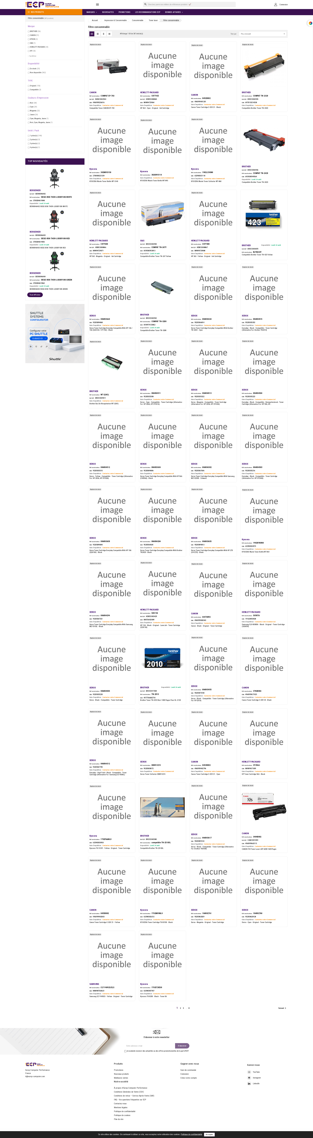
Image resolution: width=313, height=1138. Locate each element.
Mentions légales (120, 1107)
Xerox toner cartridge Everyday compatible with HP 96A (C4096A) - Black (161, 477)
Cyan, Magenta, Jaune (39, 118)
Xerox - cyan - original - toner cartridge (257, 922)
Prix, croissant (263, 33)
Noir (33, 103)
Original (35, 86)
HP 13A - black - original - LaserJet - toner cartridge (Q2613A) (160, 626)
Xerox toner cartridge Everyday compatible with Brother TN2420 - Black (161, 551)
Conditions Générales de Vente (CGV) (129, 1092)
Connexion (184, 1074)
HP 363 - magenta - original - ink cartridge (105, 256)
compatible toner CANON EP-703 (101, 108)
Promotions (118, 1070)
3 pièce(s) (35, 143)
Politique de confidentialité (124, 1111)
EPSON (34, 39)
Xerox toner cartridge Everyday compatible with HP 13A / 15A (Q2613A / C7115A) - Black (111, 329)
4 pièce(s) (35, 147)
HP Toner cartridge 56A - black (253, 774)
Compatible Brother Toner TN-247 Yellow (155, 256)
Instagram (257, 1078)
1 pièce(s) (36, 136)
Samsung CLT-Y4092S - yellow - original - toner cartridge (111, 996)
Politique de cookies (122, 1115)
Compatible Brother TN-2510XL (151, 848)
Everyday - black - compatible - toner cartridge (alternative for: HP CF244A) (259, 477)
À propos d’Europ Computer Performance (130, 1088)
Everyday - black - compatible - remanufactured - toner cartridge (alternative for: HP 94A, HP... (263, 403)
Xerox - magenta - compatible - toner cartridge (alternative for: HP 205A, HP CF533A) (208, 403)
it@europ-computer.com (35, 1076)
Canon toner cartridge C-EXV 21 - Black (206, 107)
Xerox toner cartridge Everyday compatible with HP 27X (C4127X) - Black (212, 551)
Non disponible (38, 72)
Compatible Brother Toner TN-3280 (153, 330)
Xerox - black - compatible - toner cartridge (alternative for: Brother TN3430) (212, 848)
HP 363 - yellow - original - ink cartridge (206, 256)
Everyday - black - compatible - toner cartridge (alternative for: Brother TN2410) (259, 329)
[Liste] (109, 33)
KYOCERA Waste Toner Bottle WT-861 (256, 552)
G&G (32, 43)
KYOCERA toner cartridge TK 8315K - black (156, 922)
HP (32, 51)
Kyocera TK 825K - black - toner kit (153, 996)
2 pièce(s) (35, 139)
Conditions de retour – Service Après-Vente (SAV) (134, 1096)
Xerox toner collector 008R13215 (152, 774)
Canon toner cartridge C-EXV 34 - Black (256, 700)
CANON (34, 35)
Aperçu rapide (130, 51)
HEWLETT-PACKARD (39, 47)
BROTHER (35, 31)
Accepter (209, 1134)
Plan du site (118, 1119)
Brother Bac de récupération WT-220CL (104, 404)
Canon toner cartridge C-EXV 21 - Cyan (205, 774)
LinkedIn (256, 1083)
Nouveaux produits (121, 1074)
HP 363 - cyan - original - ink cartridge (154, 108)
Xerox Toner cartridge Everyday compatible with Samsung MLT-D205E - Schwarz (212, 477)
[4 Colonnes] (91, 33)
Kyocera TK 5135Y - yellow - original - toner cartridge (109, 848)
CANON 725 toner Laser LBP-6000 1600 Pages (259, 849)
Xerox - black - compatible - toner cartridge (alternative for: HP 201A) (212, 699)
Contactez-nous (120, 1103)
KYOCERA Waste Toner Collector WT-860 (206, 181)
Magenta (35, 111)
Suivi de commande (188, 1070)
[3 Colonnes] (97, 33)
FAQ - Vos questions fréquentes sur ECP (130, 1100)
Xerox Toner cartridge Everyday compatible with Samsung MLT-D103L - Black (111, 625)
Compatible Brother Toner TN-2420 (255, 182)
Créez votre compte (188, 1078)
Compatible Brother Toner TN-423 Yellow (257, 255)
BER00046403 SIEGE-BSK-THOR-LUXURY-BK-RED (48, 248)
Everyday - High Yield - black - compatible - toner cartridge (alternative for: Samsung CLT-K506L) (108, 774)
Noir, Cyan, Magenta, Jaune (41, 122)
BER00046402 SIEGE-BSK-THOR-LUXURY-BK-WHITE (49, 206)
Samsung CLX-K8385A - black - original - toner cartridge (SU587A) (263, 625)
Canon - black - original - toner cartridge (206, 626)
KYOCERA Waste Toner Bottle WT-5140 (103, 181)
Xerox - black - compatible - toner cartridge (106, 700)
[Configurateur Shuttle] (54, 333)
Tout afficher (35, 295)
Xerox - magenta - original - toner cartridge (207, 922)
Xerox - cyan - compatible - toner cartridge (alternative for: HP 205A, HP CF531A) (161, 403)
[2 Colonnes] (103, 33)
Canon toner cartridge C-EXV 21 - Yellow (104, 922)
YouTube (256, 1072)
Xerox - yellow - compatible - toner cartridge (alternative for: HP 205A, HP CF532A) (111, 477)
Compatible (35, 90)
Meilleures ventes (121, 1078)
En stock (35, 69)
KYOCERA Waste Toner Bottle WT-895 (154, 181)
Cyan (33, 107)
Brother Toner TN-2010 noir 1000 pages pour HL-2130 (160, 700)
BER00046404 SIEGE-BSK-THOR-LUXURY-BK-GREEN (49, 289)
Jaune (34, 115)
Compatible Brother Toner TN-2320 (255, 108)
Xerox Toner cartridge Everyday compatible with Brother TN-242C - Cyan (212, 329)
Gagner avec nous (189, 1063)
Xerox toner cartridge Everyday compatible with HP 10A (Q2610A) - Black (110, 551)
